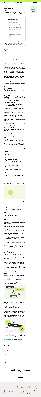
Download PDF (33, 11)
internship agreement (12, 111)
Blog (27, 391)
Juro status (22, 392)
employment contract (19, 62)
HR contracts (8, 336)
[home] (5, 2)
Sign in (31, 2)
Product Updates (22, 391)
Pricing (21, 2)
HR (21, 386)
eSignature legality (28, 393)
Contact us (35, 387)
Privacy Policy (35, 388)
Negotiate (18, 387)
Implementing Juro (23, 393)
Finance (22, 387)
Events (27, 392)
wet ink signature (6, 303)
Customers (15, 2)
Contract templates (29, 387)
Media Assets (35, 386)
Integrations (18, 391)
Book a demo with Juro (19, 341)
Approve (17, 386)
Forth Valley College (7, 300)
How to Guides (28, 386)
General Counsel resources (29, 388)
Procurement (22, 388)
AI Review (18, 388)
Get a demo (35, 2)
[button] (8, 2)
